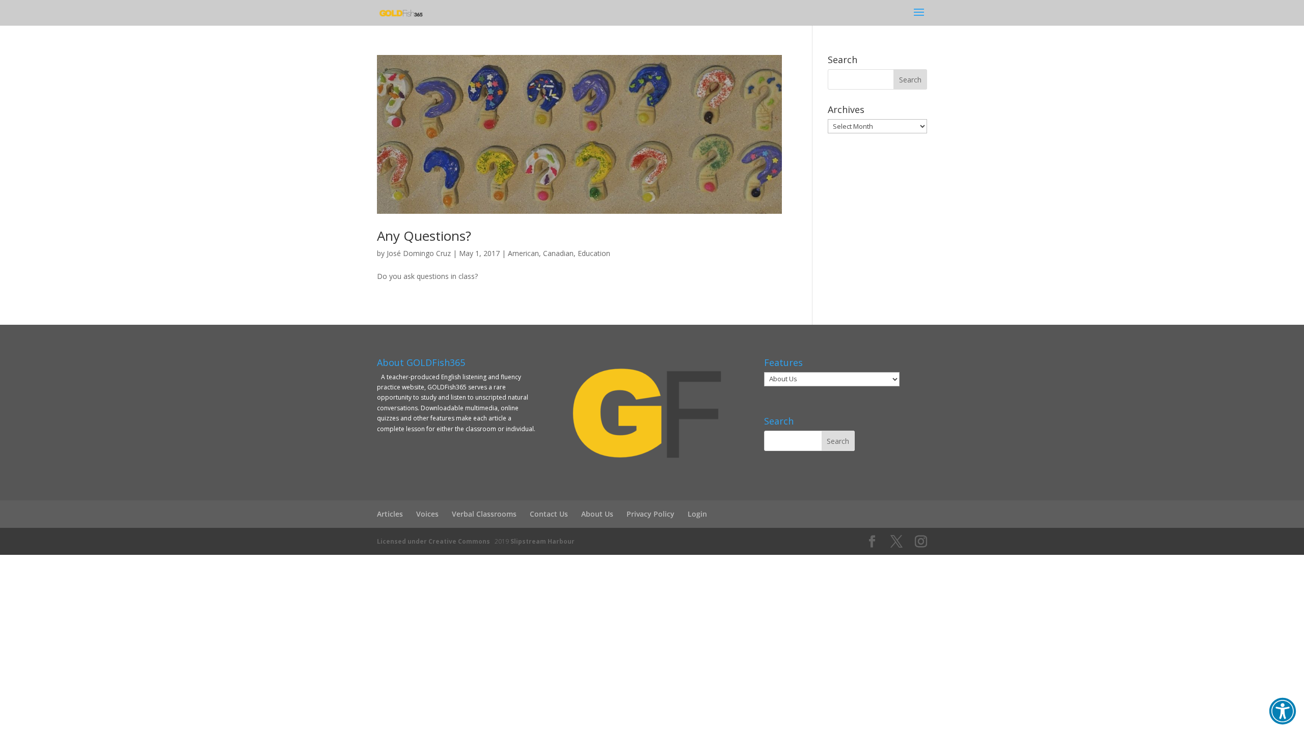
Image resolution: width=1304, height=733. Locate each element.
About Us (597, 514)
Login (697, 514)
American (523, 253)
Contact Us (549, 514)
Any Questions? (424, 236)
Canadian (558, 253)
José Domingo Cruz (419, 253)
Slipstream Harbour (542, 541)
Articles (390, 514)
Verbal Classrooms (484, 514)
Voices (427, 514)
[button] (1282, 711)
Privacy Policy (650, 514)
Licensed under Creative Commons (433, 541)
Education (594, 253)
